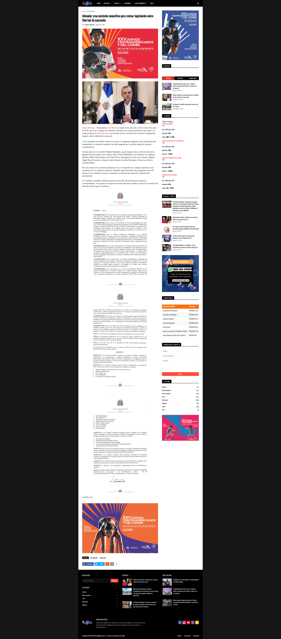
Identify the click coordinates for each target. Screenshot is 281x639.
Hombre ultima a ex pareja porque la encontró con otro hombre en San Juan (186, 96)
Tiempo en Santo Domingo (169, 175)
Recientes (180, 78)
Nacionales (103, 558)
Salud (180, 406)
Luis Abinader (91, 11)
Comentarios (193, 78)
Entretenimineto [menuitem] (140, 3)
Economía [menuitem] (127, 3)
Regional (180, 403)
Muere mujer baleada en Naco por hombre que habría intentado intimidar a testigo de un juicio (185, 602)
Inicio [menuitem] (99, 3)
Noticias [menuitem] (106, 3)
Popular (168, 78)
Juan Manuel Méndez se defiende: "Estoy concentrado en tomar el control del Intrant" (185, 246)
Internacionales (180, 393)
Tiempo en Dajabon (167, 123)
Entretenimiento (180, 390)
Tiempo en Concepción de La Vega (171, 158)
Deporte (180, 387)
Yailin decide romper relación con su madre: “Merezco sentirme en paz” (185, 218)
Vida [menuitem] (151, 3)
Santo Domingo (88, 128)
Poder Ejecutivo (103, 133)
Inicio (83, 11)
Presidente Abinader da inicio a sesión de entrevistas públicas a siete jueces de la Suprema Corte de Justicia (145, 604)
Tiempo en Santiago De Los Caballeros (173, 141)
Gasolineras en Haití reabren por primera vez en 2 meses (185, 105)
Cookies (179, 636)
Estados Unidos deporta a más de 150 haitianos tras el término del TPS (183, 237)
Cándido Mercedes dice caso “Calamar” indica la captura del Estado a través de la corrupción (185, 86)
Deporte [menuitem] (116, 3)
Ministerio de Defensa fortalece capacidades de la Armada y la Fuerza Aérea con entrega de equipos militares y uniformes (145, 592)
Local (180, 397)
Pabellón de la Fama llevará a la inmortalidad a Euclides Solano (186, 581)
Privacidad (196, 636)
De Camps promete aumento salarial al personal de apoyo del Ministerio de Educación (186, 227)
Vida (180, 410)
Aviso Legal (187, 636)
